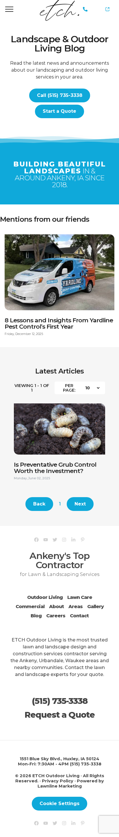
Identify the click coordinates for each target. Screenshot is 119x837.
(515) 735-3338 (85, 9)
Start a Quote (59, 111)
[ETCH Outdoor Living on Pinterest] (82, 539)
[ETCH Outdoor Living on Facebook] (36, 539)
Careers (55, 615)
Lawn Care (79, 597)
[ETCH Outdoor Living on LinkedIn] (73, 539)
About (56, 606)
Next (80, 504)
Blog (36, 615)
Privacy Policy (57, 781)
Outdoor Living (45, 597)
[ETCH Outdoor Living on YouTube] (45, 539)
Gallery (95, 606)
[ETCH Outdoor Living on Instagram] (64, 539)
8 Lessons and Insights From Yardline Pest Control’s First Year (59, 326)
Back (39, 504)
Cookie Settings (59, 803)
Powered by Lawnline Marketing (71, 783)
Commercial (30, 606)
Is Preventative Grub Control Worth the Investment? (55, 470)
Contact (79, 615)
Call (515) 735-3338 (59, 95)
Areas (75, 606)
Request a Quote (60, 714)
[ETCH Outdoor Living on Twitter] (55, 539)
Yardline (105, 9)
